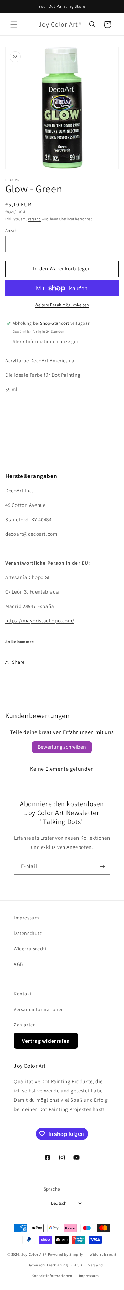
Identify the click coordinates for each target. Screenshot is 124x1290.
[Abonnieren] (102, 867)
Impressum (26, 918)
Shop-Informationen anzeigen (46, 341)
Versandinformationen (39, 1009)
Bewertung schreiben (62, 746)
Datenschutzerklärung (48, 1264)
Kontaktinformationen (52, 1275)
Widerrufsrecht (30, 949)
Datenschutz (28, 933)
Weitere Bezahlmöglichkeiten (62, 304)
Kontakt (23, 994)
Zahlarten (25, 1025)
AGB (18, 964)
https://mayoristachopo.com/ (39, 620)
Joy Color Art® (34, 1254)
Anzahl (11, 230)
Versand (34, 219)
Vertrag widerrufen (46, 1040)
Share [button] (18, 662)
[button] (13, 24)
